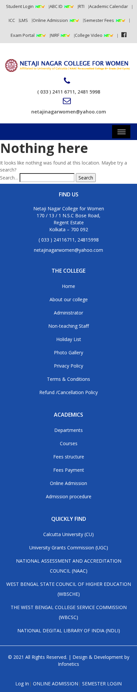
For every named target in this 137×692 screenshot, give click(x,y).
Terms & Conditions (68, 379)
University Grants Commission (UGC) (68, 547)
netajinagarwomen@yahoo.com (68, 111)
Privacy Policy (68, 366)
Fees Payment (68, 470)
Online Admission (50, 20)
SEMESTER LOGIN (102, 683)
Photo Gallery (68, 352)
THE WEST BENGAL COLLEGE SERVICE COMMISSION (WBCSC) (69, 612)
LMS (24, 20)
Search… (9, 177)
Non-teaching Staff (68, 326)
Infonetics (68, 664)
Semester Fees (99, 20)
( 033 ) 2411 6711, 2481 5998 (68, 92)
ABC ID (56, 6)
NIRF (55, 35)
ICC (12, 20)
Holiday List (68, 339)
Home (68, 286)
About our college (69, 299)
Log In (22, 683)
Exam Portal (23, 35)
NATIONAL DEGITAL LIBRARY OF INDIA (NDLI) (68, 630)
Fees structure (68, 456)
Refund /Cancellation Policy (68, 392)
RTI (81, 6)
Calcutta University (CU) (68, 534)
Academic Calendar (108, 6)
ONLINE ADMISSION (55, 683)
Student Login (20, 6)
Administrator (68, 313)
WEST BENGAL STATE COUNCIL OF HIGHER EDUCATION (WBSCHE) (68, 589)
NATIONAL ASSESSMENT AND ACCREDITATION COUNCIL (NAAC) (68, 566)
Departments (68, 430)
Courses (68, 443)
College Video (89, 35)
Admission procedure (68, 496)
